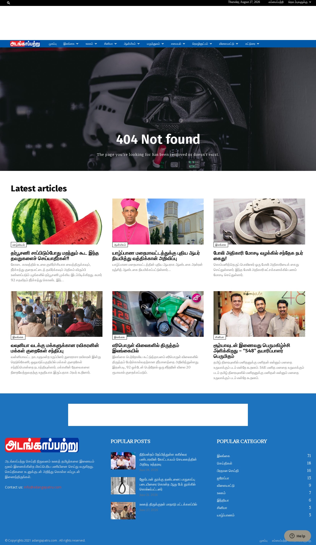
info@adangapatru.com (42, 487)
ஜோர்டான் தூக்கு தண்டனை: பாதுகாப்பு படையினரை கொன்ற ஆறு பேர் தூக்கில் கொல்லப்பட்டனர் (167, 484)
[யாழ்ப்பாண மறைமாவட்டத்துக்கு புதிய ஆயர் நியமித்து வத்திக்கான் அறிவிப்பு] (158, 221)
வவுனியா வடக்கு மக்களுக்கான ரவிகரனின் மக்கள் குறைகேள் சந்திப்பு (55, 348)
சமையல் (176, 43)
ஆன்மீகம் (130, 43)
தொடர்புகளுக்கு (298, 2)
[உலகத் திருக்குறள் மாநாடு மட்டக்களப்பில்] (123, 510)
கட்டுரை (250, 43)
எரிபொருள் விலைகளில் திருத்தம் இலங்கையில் (145, 348)
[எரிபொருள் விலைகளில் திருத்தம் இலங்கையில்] (158, 314)
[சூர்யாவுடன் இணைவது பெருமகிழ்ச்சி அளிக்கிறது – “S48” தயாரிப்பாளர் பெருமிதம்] (259, 314)
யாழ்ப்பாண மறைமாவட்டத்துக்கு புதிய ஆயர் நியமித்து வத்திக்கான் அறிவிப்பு (156, 255)
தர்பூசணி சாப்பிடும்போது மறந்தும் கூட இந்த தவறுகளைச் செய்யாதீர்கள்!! (55, 255)
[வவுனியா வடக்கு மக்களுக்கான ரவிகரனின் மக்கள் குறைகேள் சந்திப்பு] (56, 314)
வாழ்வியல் (19, 244)
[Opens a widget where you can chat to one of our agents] (297, 536)
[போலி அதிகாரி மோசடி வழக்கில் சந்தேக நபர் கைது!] (259, 221)
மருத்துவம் (153, 43)
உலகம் (89, 43)
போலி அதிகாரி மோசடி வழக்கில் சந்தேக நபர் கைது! (258, 255)
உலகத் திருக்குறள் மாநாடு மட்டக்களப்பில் (168, 504)
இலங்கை (69, 43)
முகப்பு (53, 43)
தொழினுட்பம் (200, 43)
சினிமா (108, 43)
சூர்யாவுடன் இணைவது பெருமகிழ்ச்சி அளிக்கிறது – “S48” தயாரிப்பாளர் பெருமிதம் (252, 350)
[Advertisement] (158, 23)
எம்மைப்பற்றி (276, 2)
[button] (8, 2)
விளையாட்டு (226, 43)
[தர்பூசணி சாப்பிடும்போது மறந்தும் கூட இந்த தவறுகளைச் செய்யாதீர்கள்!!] (56, 221)
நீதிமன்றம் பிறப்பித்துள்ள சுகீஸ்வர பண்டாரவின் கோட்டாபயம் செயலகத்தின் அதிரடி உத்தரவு (168, 459)
